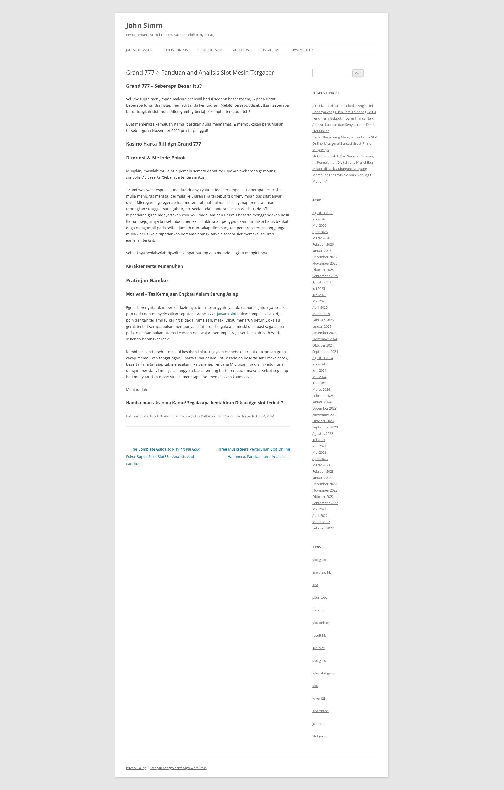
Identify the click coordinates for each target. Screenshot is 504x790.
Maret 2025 (321, 313)
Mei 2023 (319, 452)
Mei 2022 (319, 509)
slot (315, 584)
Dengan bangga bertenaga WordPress (178, 768)
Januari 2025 (321, 326)
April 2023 (320, 458)
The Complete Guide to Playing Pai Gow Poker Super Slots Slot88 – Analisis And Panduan (163, 456)
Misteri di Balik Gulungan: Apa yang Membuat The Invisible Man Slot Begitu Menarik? (343, 175)
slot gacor (320, 559)
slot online (320, 622)
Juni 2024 (319, 370)
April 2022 (320, 515)
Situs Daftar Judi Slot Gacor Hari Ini (219, 416)
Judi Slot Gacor (139, 50)
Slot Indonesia (175, 50)
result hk (319, 635)
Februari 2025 (323, 320)
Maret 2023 (321, 465)
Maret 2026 (321, 238)
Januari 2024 (321, 402)
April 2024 (320, 383)
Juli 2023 (318, 439)
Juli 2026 (318, 219)
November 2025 (324, 263)
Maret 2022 (321, 521)
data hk (318, 610)
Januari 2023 (321, 477)
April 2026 (320, 231)
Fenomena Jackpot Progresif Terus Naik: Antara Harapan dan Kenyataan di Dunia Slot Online (343, 124)
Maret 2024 (321, 389)
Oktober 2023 (323, 421)
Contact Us (269, 50)
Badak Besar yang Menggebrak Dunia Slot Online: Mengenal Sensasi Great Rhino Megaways (344, 143)
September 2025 (325, 275)
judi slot (318, 648)
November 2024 (324, 339)
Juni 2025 (319, 294)
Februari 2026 (323, 244)
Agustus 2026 (322, 212)
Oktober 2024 (323, 345)
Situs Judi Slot (210, 50)
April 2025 (320, 307)
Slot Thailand (163, 416)
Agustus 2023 (322, 433)
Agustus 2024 (322, 357)
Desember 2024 (324, 332)
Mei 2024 (319, 376)
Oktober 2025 (323, 269)
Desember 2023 (324, 408)
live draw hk (321, 572)
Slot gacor (320, 736)
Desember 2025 (324, 257)
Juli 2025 (318, 288)
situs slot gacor (324, 673)
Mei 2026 (319, 225)
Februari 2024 (323, 395)
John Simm (144, 25)
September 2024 (325, 351)
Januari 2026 (321, 250)
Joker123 (319, 698)
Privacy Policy (301, 50)
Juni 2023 (319, 446)
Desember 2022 (324, 484)
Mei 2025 (319, 301)
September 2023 (325, 427)
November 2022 (324, 490)
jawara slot (226, 313)
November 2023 (324, 414)
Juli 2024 (318, 364)
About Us (241, 50)
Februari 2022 (323, 528)
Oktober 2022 (323, 496)
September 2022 (325, 502)
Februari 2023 (323, 471)
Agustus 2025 (322, 282)
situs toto (319, 597)
